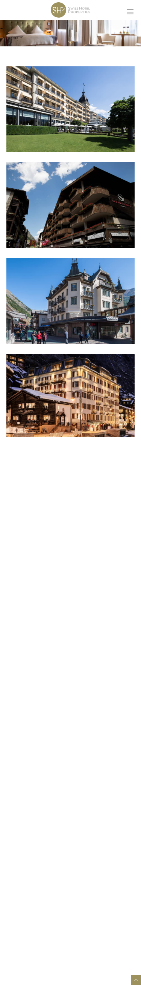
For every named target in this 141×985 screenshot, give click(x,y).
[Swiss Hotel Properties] (71, 10)
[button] (132, 8)
